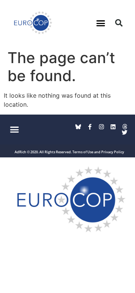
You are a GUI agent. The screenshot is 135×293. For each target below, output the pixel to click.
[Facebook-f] (90, 127)
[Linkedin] (113, 127)
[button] (101, 23)
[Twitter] (125, 132)
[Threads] (125, 127)
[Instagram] (101, 127)
